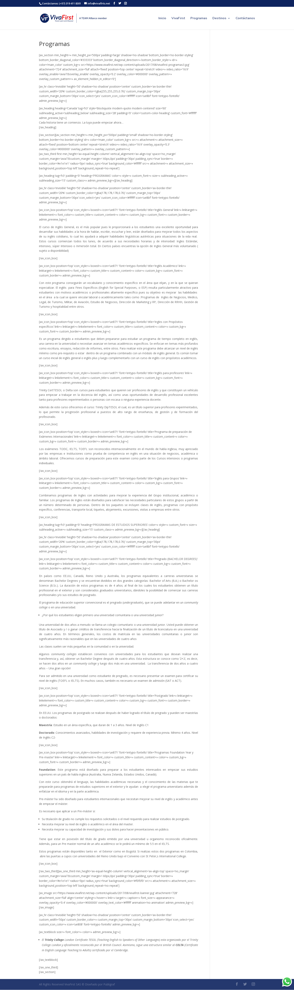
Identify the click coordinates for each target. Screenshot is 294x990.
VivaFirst (178, 18)
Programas (198, 18)
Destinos (219, 18)
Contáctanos (245, 18)
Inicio (162, 18)
